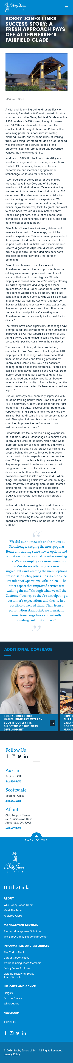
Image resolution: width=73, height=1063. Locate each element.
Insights (8, 993)
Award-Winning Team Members (22, 963)
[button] (66, 7)
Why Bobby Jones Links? (18, 905)
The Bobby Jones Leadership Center (25, 936)
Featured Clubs (13, 915)
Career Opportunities (16, 957)
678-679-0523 (13, 828)
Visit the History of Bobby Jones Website (19, 975)
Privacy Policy (12, 1054)
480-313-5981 (13, 801)
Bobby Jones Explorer (17, 968)
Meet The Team (13, 910)
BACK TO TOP (36, 840)
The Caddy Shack (14, 952)
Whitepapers (11, 1003)
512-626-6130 (13, 781)
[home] (31, 7)
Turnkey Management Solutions (22, 931)
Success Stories (13, 998)
